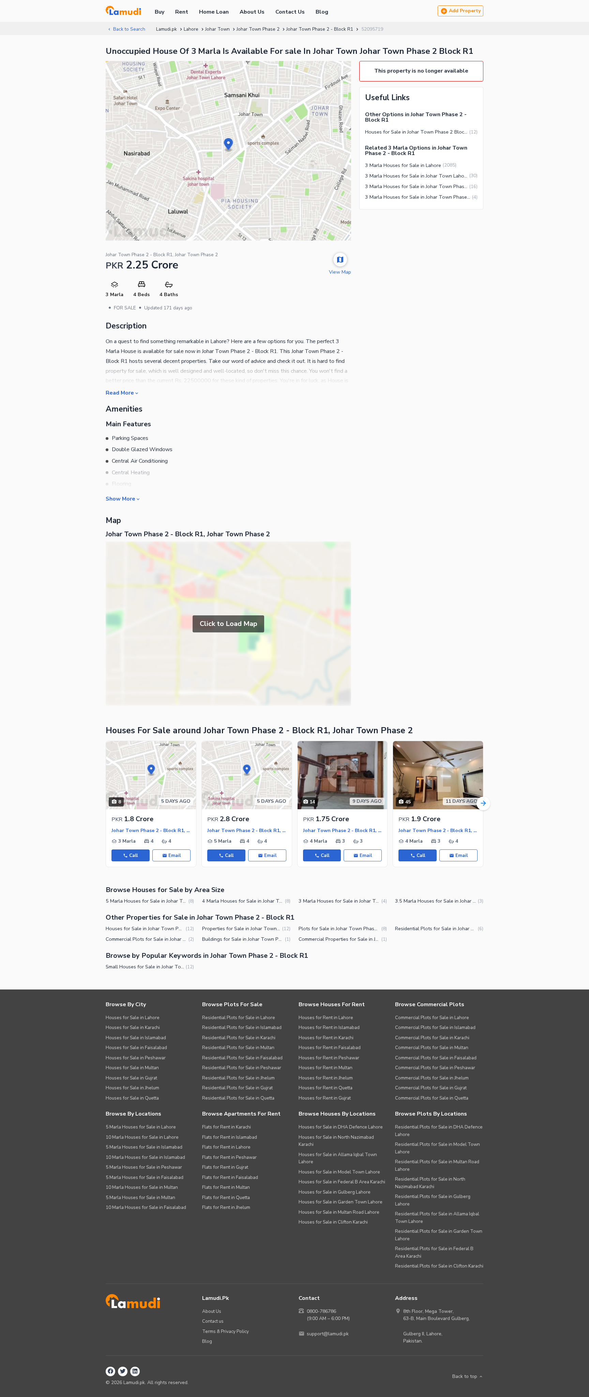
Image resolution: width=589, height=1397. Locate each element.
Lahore (191, 29)
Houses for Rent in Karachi (326, 1037)
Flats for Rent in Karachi (226, 1127)
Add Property (465, 10)
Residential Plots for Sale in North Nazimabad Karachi (430, 1183)
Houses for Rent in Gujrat (325, 1098)
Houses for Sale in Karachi (133, 1027)
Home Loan (214, 12)
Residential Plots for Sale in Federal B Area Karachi (434, 1252)
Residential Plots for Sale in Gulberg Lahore (432, 1200)
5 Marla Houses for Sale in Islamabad (144, 1147)
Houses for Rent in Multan (325, 1067)
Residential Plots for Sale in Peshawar (241, 1067)
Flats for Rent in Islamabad (229, 1137)
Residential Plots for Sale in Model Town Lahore (437, 1148)
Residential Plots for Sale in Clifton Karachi (439, 1266)
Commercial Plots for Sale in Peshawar (435, 1067)
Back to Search (129, 29)
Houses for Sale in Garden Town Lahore (340, 1202)
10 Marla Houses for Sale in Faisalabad (146, 1207)
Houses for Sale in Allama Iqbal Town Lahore (338, 1158)
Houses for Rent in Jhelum (326, 1078)
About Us (252, 12)
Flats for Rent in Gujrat (225, 1167)
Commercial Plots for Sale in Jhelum (432, 1078)
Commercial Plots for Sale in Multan (431, 1047)
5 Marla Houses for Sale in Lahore (141, 1127)
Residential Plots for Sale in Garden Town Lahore (438, 1235)
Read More (120, 392)
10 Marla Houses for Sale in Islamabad (145, 1157)
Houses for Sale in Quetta (132, 1098)
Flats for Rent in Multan (226, 1187)
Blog (322, 12)
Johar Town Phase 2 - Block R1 (319, 29)
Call (133, 855)
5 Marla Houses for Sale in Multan (140, 1197)
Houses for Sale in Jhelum (132, 1088)
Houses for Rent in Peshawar (329, 1058)
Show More (120, 498)
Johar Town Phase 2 (258, 29)
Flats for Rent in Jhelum (226, 1207)
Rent (181, 12)
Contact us (213, 1321)
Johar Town (217, 29)
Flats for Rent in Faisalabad (230, 1177)
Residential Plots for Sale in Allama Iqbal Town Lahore (437, 1218)
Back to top (464, 1376)
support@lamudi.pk (328, 1334)
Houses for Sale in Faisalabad (136, 1047)
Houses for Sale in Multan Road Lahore (339, 1212)
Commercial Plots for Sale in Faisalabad (436, 1058)
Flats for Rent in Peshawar (229, 1157)
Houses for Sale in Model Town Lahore (339, 1172)
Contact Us (290, 12)
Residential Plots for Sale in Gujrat (237, 1088)
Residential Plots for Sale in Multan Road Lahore (437, 1165)
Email (174, 855)
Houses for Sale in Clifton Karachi (333, 1222)
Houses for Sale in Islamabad (136, 1037)
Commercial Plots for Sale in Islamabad (435, 1027)
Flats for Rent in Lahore (226, 1147)
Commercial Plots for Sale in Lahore (432, 1017)
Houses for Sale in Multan (132, 1067)
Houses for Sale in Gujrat (131, 1078)
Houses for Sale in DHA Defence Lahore (341, 1127)
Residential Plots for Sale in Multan (238, 1047)
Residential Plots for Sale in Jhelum (238, 1078)
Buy (159, 12)
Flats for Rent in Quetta (226, 1197)
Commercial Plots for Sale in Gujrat (431, 1088)
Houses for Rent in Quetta (325, 1088)
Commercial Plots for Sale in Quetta (431, 1098)
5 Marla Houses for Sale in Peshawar (144, 1167)
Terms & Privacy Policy (225, 1331)
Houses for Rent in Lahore (326, 1017)
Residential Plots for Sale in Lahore (238, 1017)
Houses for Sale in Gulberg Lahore (335, 1192)
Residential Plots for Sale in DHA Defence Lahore (439, 1131)
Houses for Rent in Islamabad (329, 1027)
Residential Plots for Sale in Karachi (238, 1037)
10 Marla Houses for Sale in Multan (142, 1187)
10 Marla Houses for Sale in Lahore (142, 1137)
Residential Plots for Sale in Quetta (238, 1098)
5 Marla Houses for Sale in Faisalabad (144, 1177)
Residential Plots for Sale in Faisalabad (242, 1058)
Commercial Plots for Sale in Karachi (432, 1037)
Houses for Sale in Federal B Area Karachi (342, 1182)
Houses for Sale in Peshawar (136, 1058)
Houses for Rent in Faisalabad (330, 1047)
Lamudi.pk (166, 29)
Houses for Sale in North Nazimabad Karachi (336, 1141)
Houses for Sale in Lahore (133, 1017)
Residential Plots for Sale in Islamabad (242, 1027)
